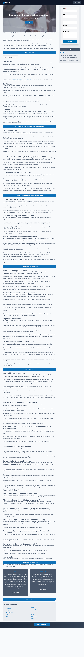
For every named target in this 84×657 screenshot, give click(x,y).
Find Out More (29, 369)
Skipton (32, 607)
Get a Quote (29, 22)
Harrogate (8, 608)
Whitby (32, 618)
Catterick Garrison (35, 612)
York (7, 614)
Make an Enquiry (42, 624)
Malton (32, 614)
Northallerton (34, 609)
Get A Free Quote (29, 599)
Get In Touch (70, 49)
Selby (7, 616)
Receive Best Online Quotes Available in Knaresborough (29, 126)
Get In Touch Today (29, 52)
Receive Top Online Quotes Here (29, 266)
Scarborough (34, 616)
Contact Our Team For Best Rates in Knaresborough (29, 195)
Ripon (7, 610)
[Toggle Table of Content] (15, 57)
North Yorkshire (9, 612)
